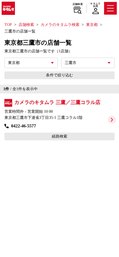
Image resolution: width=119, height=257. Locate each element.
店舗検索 (78, 4)
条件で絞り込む (59, 75)
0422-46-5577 (23, 126)
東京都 (92, 25)
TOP (8, 25)
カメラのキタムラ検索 (60, 25)
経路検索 (59, 136)
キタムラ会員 (95, 4)
